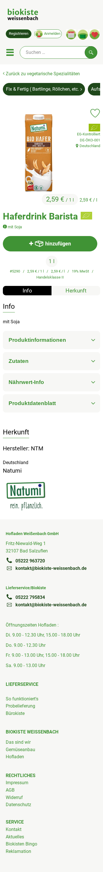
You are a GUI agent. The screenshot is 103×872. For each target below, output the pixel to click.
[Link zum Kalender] (71, 34)
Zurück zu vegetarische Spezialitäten (42, 73)
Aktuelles (15, 837)
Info (27, 290)
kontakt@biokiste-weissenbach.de (51, 568)
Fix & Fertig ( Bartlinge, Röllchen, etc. (42, 89)
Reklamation (18, 851)
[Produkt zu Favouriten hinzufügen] (95, 113)
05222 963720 (30, 561)
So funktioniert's (22, 699)
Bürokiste (15, 713)
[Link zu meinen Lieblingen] (95, 34)
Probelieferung (20, 706)
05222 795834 (30, 597)
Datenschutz (18, 804)
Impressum (17, 782)
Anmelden (52, 33)
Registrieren (18, 33)
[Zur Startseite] (23, 15)
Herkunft (76, 290)
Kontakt (13, 829)
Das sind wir (18, 742)
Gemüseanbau (20, 749)
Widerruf (14, 797)
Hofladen (15, 756)
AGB (10, 790)
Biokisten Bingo (21, 844)
